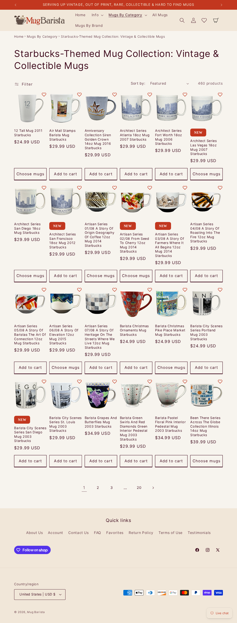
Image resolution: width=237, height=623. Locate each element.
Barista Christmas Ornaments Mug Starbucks (134, 330)
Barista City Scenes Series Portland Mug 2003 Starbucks (206, 332)
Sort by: (138, 83)
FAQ (97, 532)
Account (55, 532)
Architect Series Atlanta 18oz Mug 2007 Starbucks (135, 135)
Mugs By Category (42, 36)
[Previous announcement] (15, 5)
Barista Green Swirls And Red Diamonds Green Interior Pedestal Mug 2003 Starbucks (133, 428)
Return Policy (141, 532)
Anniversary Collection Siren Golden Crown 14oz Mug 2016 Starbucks (98, 139)
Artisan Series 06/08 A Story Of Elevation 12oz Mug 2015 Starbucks (63, 334)
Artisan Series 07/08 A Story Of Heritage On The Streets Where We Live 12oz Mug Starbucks (100, 336)
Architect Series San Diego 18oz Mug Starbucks (27, 228)
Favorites (115, 532)
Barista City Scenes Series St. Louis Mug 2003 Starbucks (65, 424)
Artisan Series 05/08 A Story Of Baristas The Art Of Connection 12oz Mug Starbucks (30, 334)
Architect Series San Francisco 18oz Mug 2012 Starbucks (62, 240)
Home (19, 36)
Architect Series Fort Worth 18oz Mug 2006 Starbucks (168, 137)
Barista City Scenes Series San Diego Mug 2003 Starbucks (30, 434)
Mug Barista (36, 612)
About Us (34, 532)
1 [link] (84, 487)
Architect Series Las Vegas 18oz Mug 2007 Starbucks (203, 147)
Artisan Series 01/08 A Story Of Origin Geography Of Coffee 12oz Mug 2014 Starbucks (100, 234)
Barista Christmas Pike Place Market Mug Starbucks (170, 330)
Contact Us (78, 532)
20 (139, 487)
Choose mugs (30, 174)
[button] (97, 15)
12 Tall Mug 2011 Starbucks (28, 133)
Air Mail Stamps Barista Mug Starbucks (62, 135)
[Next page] (152, 487)
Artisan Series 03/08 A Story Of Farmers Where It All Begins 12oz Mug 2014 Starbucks (169, 245)
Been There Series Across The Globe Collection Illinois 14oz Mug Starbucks (205, 426)
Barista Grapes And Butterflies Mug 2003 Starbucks (101, 422)
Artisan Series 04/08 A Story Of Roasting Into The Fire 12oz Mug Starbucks (205, 232)
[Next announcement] (221, 5)
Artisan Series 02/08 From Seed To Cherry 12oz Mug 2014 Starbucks (134, 242)
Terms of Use (171, 532)
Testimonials (199, 532)
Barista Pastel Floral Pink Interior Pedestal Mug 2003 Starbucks (170, 424)
